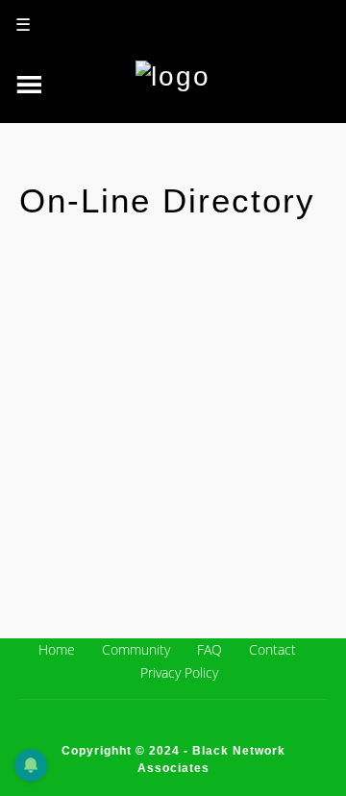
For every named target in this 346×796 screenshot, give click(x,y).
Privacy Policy (179, 672)
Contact (272, 649)
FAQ (209, 649)
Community (136, 649)
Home (56, 649)
